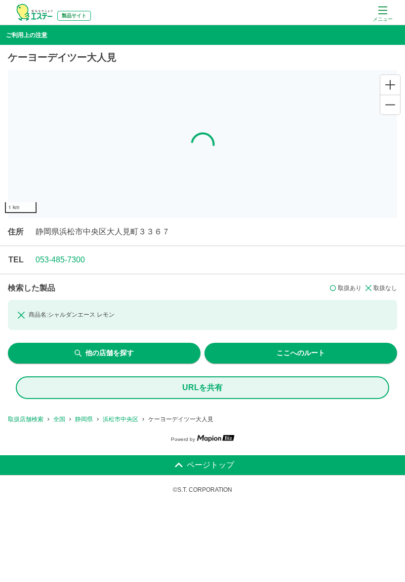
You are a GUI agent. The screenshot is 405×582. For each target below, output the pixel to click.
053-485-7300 (60, 259)
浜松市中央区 (120, 419)
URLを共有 (202, 387)
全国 (59, 419)
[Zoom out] (390, 104)
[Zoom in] (390, 85)
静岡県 (84, 419)
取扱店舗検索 (25, 419)
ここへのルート (301, 353)
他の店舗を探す (109, 353)
